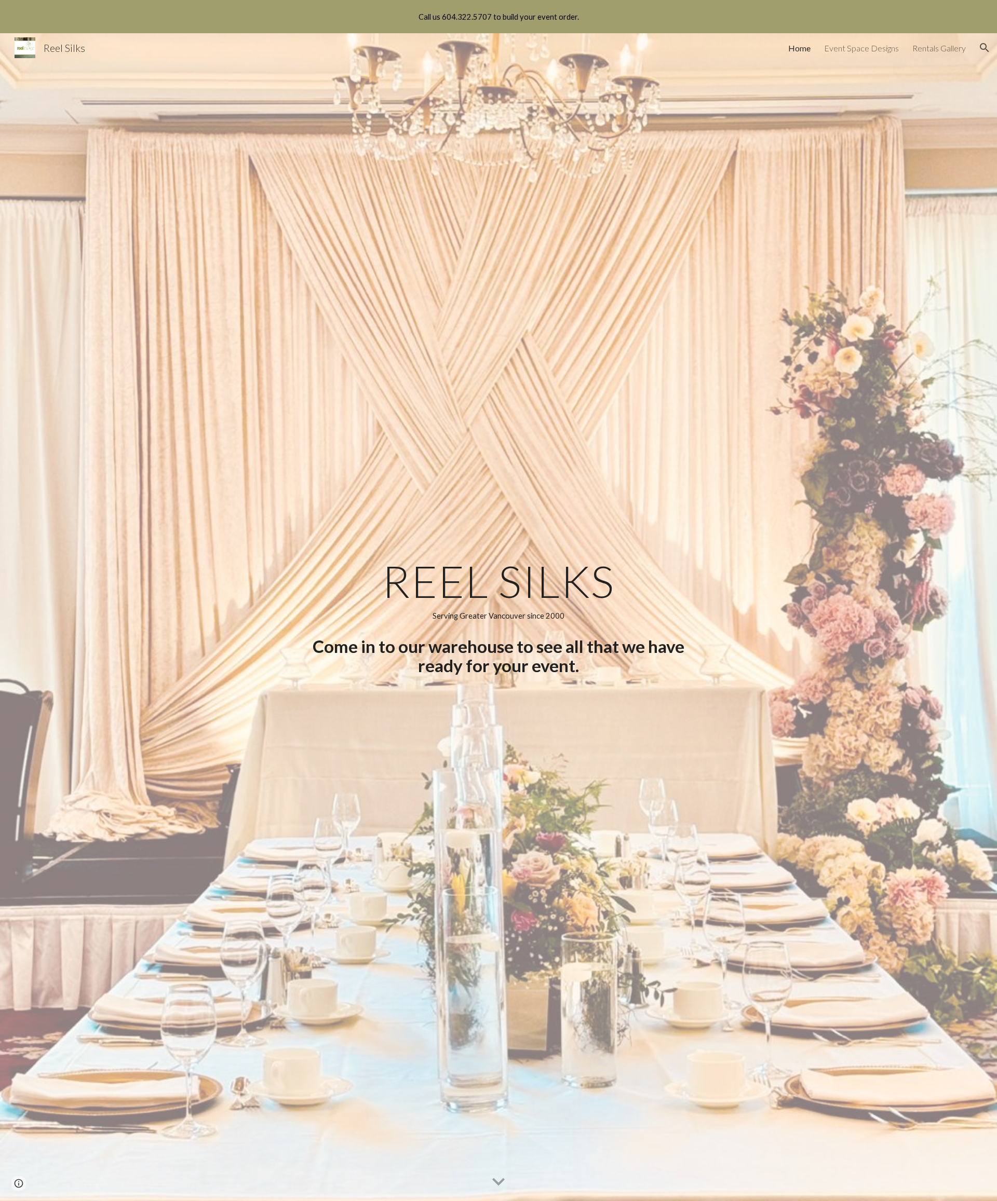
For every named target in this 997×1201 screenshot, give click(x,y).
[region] (498, 16)
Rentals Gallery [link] (939, 48)
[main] (498, 591)
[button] (984, 47)
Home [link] (799, 48)
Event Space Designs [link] (861, 48)
